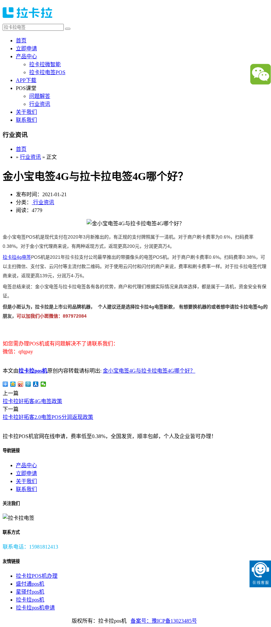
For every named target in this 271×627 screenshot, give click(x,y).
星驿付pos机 (30, 592)
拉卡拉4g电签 (17, 257)
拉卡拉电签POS (47, 72)
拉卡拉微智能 (45, 64)
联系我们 (26, 120)
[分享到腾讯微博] (28, 384)
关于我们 (26, 112)
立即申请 (26, 48)
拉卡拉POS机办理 (37, 576)
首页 (21, 40)
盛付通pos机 (30, 584)
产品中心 (26, 56)
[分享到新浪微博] (20, 384)
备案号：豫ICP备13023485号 (164, 621)
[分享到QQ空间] (13, 384)
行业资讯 (39, 104)
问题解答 (39, 96)
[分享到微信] (43, 384)
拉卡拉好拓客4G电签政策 (32, 401)
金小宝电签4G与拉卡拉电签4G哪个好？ (149, 371)
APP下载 (26, 80)
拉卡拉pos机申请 (35, 607)
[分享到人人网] (36, 384)
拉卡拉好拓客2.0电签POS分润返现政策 (48, 417)
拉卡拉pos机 (33, 371)
